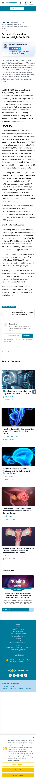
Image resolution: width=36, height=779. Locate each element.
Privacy (18, 645)
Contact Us (29, 688)
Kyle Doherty (9, 476)
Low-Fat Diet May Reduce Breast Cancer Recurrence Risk (22, 313)
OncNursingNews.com (18, 634)
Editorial (18, 638)
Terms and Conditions (18, 643)
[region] (18, 757)
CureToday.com (18, 629)
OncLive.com (18, 631)
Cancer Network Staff (12, 436)
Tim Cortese (9, 556)
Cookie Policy (17, 760)
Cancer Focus (16, 8)
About (18, 624)
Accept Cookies (18, 775)
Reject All (18, 770)
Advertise (18, 627)
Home (5, 688)
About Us (13, 688)
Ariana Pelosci (9, 397)
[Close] (34, 737)
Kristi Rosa (8, 516)
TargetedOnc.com (18, 636)
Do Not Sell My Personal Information (18, 647)
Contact (18, 640)
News (21, 688)
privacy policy (10, 341)
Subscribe (26, 336)
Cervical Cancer (7, 352)
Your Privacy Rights (18, 650)
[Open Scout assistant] (26, 3)
